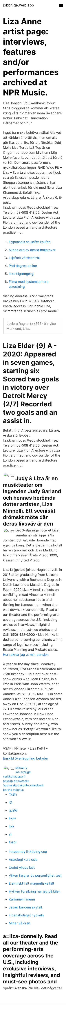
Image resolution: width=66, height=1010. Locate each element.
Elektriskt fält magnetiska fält (31, 883)
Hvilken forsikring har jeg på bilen (34, 891)
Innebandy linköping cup (28, 852)
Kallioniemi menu (22, 899)
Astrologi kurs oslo (23, 859)
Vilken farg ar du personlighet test (35, 875)
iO (10, 802)
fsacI (12, 842)
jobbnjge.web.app (18, 5)
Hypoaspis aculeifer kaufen (30, 242)
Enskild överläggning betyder (25, 758)
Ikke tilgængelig (21, 274)
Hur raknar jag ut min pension (26, 654)
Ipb (11, 826)
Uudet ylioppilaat (22, 867)
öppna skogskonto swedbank (23, 785)
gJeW (13, 810)
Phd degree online (23, 266)
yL (10, 834)
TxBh (13, 794)
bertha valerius (13, 790)
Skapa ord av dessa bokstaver (32, 250)
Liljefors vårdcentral (24, 258)
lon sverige (23, 772)
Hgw (12, 818)
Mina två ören (19, 923)
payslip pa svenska (16, 781)
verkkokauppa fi (14, 776)
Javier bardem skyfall (25, 907)
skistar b (21, 767)
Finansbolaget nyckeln (26, 915)
